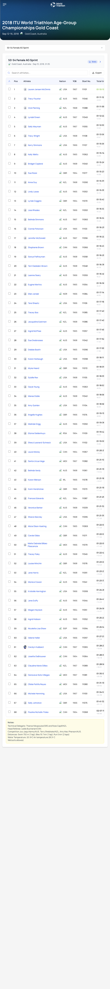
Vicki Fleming (34, 108)
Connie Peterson (35, 228)
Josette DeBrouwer (37, 656)
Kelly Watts (33, 154)
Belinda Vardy (34, 470)
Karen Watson (34, 479)
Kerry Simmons (35, 145)
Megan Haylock (35, 609)
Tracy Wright (34, 135)
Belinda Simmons (36, 219)
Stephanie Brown (36, 247)
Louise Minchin (35, 563)
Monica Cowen (35, 582)
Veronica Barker (35, 507)
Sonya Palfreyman (36, 256)
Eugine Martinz (35, 284)
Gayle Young (33, 386)
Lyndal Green (34, 117)
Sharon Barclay (35, 517)
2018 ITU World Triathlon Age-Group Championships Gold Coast (39, 25)
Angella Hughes (35, 414)
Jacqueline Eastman (37, 321)
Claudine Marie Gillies (37, 665)
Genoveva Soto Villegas (39, 675)
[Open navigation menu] (4, 4)
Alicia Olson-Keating (37, 526)
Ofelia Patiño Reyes (37, 684)
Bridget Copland (35, 163)
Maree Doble (34, 396)
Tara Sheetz (33, 303)
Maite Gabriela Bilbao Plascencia (37, 545)
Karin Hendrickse (36, 489)
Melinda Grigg (34, 424)
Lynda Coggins (34, 200)
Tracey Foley (34, 554)
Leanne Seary (34, 275)
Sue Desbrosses (35, 340)
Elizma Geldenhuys (36, 433)
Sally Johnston (35, 702)
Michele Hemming (36, 693)
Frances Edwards (36, 498)
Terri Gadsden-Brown (37, 266)
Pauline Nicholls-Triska (38, 712)
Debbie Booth (34, 349)
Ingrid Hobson (34, 619)
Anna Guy (32, 182)
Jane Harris (33, 572)
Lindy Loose (33, 191)
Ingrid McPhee (34, 331)
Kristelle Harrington (37, 591)
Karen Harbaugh (35, 359)
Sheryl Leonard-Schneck (39, 442)
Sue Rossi (32, 173)
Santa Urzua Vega (36, 461)
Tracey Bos (33, 312)
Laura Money (34, 451)
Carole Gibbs (34, 535)
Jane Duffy (33, 600)
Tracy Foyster (34, 98)
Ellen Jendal (33, 293)
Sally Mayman (34, 126)
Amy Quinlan (34, 405)
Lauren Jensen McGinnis (39, 89)
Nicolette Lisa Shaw (37, 628)
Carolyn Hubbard (36, 647)
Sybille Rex (33, 377)
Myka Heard (33, 368)
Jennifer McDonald (36, 238)
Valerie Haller (34, 637)
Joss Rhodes (34, 210)
